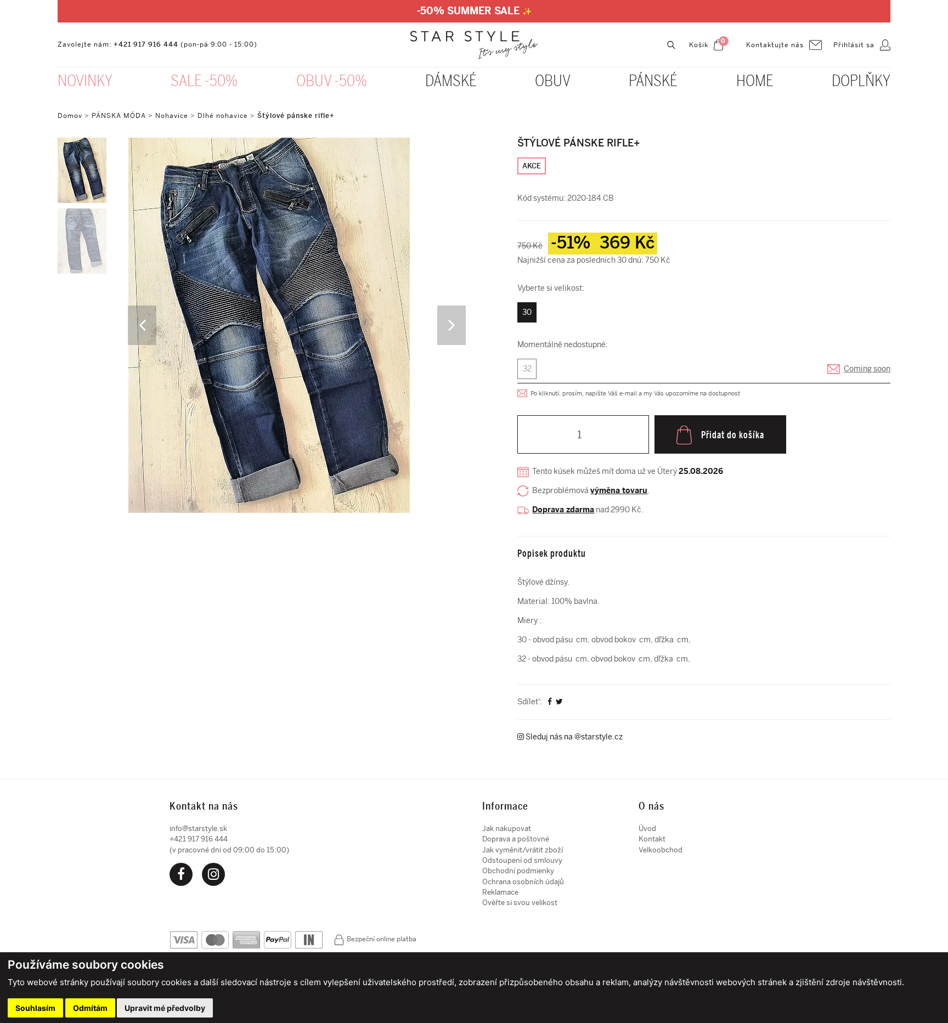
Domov (70, 116)
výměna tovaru (618, 490)
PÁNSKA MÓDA (119, 116)
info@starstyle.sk (198, 828)
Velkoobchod (660, 850)
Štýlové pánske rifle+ (296, 116)
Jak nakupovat (506, 828)
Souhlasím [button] (35, 1008)
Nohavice (171, 116)
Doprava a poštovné (515, 839)
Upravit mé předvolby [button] (165, 1008)
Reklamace (500, 892)
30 (527, 312)
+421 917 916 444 (146, 44)
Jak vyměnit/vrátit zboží (522, 850)
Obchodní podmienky (518, 871)
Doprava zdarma (563, 510)
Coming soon (867, 369)
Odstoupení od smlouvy (522, 860)
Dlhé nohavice (223, 116)
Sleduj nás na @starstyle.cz (573, 737)
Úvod (647, 828)
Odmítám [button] (90, 1008)
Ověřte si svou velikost (519, 902)
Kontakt (652, 839)
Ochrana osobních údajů (523, 882)
